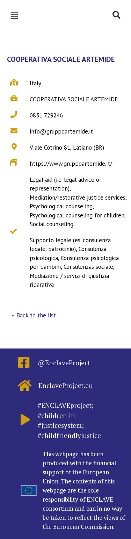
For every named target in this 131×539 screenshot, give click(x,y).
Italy (35, 83)
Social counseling (51, 224)
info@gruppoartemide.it (61, 131)
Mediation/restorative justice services (77, 197)
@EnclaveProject (64, 362)
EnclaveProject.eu (65, 385)
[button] (33, 315)
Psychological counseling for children (77, 215)
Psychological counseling (61, 206)
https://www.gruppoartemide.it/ (71, 163)
